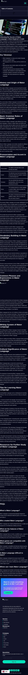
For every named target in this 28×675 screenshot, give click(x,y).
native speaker (23, 418)
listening (9, 413)
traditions (18, 359)
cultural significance (17, 354)
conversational (19, 265)
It (15, 44)
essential (14, 72)
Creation (13, 537)
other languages (3, 123)
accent (12, 68)
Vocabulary (5, 72)
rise (11, 180)
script (19, 331)
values (9, 315)
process (13, 258)
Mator (1, 35)
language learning (20, 427)
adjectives (20, 145)
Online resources (18, 451)
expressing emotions (4, 370)
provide (5, 422)
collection (16, 312)
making (1, 48)
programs (16, 470)
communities (17, 380)
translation (6, 248)
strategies (21, 242)
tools (15, 430)
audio (18, 413)
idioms (20, 312)
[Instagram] (18, 670)
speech (18, 198)
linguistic (17, 375)
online (1, 429)
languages (5, 76)
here (22, 500)
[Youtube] (16, 670)
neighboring (21, 74)
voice (20, 180)
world (20, 378)
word (25, 65)
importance (14, 319)
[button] (25, 3)
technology (5, 427)
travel (15, 268)
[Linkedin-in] (12, 670)
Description (11, 164)
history (5, 51)
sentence (18, 131)
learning (19, 72)
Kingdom (7, 495)
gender (11, 67)
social (22, 303)
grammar (7, 65)
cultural (11, 51)
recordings (22, 413)
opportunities (24, 403)
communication (7, 242)
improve (20, 232)
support (24, 534)
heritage (17, 364)
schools (24, 470)
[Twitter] (14, 670)
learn (8, 267)
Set (5, 410)
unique (10, 40)
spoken (25, 40)
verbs (17, 139)
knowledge (11, 364)
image (6, 256)
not (18, 206)
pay (23, 342)
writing (3, 330)
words (16, 135)
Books (1, 458)
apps (26, 427)
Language (5, 40)
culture (14, 359)
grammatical (2, 135)
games (18, 515)
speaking (11, 182)
